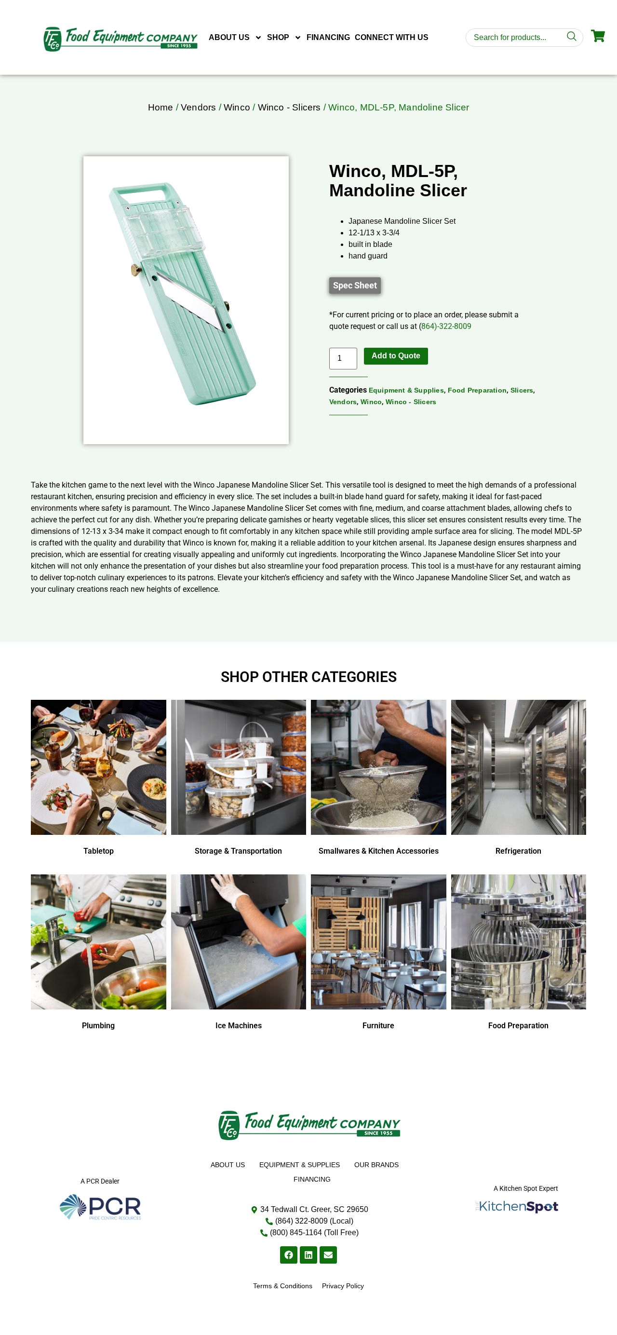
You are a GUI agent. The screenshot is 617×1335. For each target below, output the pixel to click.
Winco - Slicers (289, 107)
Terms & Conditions (282, 1286)
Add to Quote (396, 356)
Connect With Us (392, 37)
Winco (237, 107)
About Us (229, 37)
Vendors (198, 107)
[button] (355, 285)
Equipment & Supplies (406, 390)
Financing (328, 37)
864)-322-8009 (446, 326)
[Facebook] (288, 1255)
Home (161, 107)
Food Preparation (477, 390)
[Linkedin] (308, 1255)
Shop (278, 37)
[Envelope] (328, 1255)
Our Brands (376, 1165)
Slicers (521, 390)
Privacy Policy (343, 1286)
